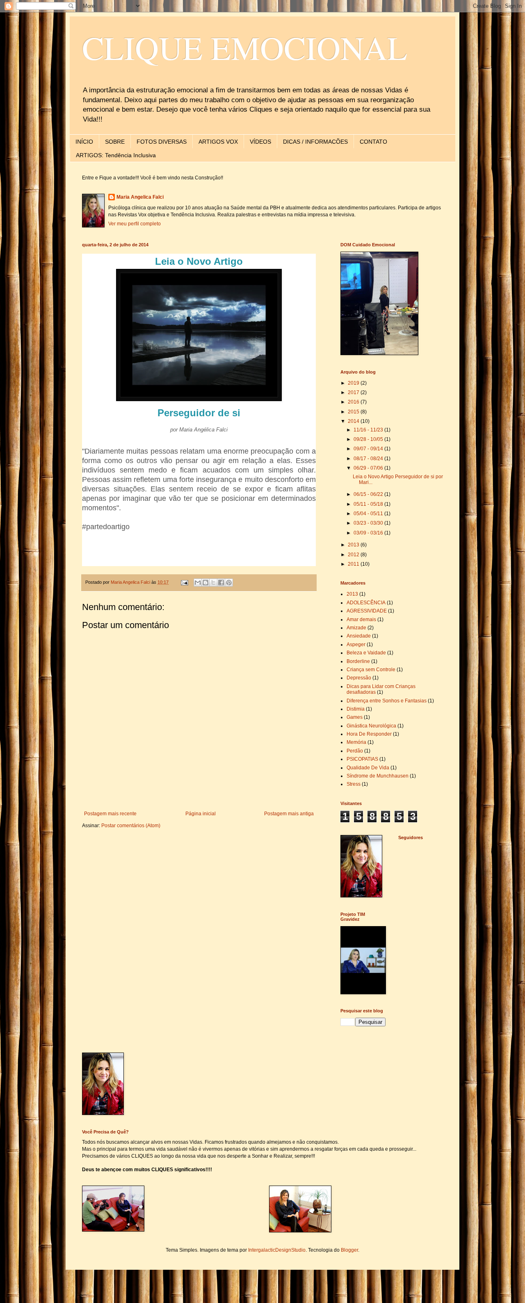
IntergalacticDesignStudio (277, 1250)
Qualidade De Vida (368, 768)
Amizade (356, 628)
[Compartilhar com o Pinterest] (229, 582)
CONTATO (373, 141)
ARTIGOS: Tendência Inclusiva (116, 155)
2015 (354, 412)
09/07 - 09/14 (369, 449)
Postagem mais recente (110, 814)
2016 (354, 402)
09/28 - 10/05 (369, 439)
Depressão (359, 678)
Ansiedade (359, 636)
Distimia (356, 709)
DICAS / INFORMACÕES (315, 141)
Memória (356, 742)
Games (355, 717)
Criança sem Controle (371, 669)
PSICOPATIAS (362, 759)
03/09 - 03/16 (369, 533)
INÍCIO (84, 141)
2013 (354, 545)
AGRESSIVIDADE (367, 611)
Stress (354, 784)
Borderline (358, 661)
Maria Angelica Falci (140, 197)
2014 (354, 421)
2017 (354, 392)
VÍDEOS (260, 141)
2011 (354, 564)
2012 (354, 554)
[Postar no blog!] (205, 582)
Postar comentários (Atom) (130, 825)
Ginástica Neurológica (371, 726)
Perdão (355, 751)
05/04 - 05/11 (369, 513)
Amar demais (361, 619)
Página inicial (200, 814)
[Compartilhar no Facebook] (221, 582)
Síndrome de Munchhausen (378, 776)
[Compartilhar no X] (213, 582)
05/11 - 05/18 (369, 504)
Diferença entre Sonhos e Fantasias (387, 701)
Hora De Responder (369, 734)
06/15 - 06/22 (369, 494)
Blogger (349, 1250)
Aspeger (356, 644)
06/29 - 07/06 (369, 468)
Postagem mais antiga (289, 814)
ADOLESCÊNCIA (366, 603)
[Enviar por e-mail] (198, 582)
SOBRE (115, 141)
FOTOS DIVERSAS (162, 141)
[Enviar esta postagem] (184, 582)
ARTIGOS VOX (218, 141)
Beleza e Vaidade (366, 653)
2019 (354, 383)
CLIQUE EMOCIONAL (244, 47)
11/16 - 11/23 (369, 430)
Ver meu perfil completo (134, 224)
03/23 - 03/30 (369, 523)
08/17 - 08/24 (369, 458)
